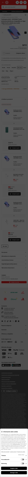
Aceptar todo (14, 468)
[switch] (22, 459)
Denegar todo (14, 472)
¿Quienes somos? (13, 451)
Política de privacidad (5, 451)
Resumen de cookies (21, 451)
